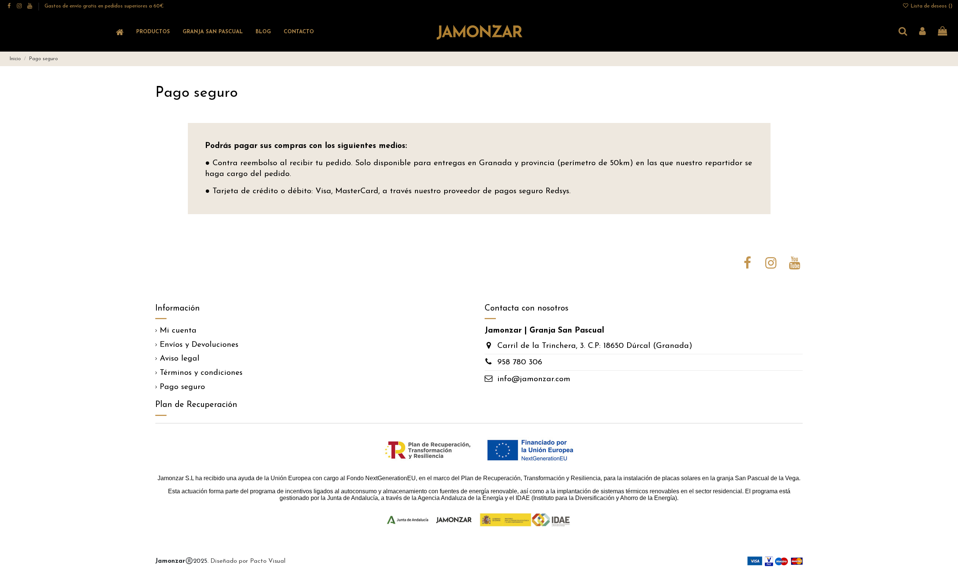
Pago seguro (182, 387)
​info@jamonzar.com (533, 379)
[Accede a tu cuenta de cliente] (922, 32)
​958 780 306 (519, 362)
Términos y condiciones (201, 373)
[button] (153, 32)
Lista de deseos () (930, 6)
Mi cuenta (178, 330)
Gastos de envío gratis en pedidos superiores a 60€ (104, 6)
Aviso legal (179, 358)
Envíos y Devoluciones (199, 345)
